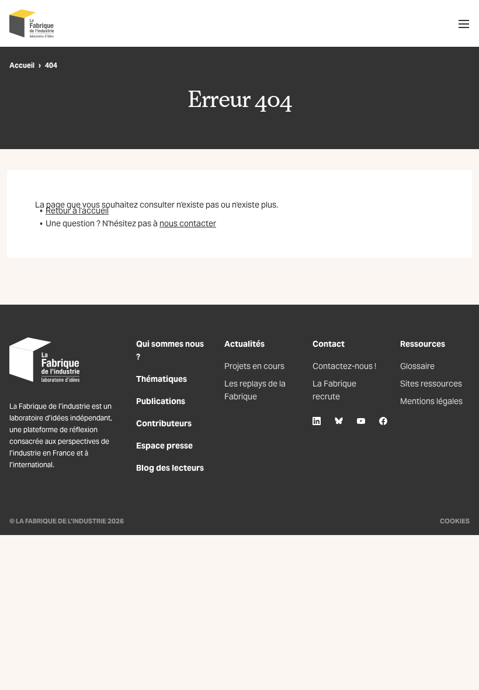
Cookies (455, 521)
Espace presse (164, 445)
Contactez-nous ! (344, 366)
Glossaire (417, 366)
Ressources (422, 344)
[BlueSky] (339, 421)
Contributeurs (164, 423)
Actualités (244, 344)
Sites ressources (431, 383)
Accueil (21, 65)
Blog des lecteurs (170, 468)
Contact (329, 344)
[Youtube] (361, 421)
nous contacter (187, 223)
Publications (160, 401)
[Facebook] (383, 421)
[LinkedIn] (317, 421)
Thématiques (161, 379)
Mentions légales (431, 401)
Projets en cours (254, 366)
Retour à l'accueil (77, 210)
